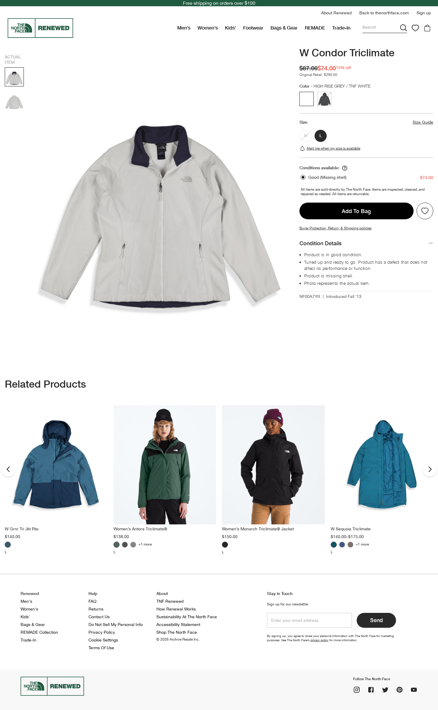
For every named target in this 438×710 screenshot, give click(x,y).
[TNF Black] (125, 545)
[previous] (8, 469)
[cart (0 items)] (427, 28)
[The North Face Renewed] (90, 28)
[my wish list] (415, 28)
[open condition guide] (345, 168)
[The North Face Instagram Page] (356, 689)
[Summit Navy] (342, 545)
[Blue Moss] (334, 545)
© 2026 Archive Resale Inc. (177, 639)
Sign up (424, 12)
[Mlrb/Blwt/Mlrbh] (8, 545)
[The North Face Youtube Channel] (413, 689)
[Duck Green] (116, 545)
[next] (430, 469)
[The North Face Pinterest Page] (399, 689)
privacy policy (319, 640)
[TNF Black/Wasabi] (133, 545)
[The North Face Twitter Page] (385, 689)
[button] (336, 13)
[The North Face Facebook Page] (371, 689)
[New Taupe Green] (350, 545)
